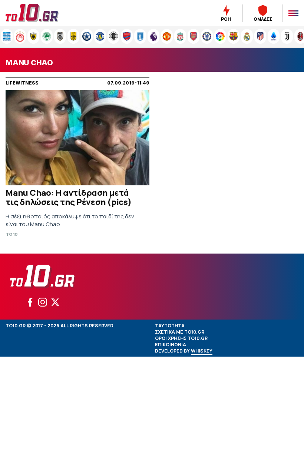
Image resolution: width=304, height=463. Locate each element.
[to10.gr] (41, 13)
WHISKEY (201, 351)
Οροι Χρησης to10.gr (181, 338)
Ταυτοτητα (170, 326)
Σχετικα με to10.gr (179, 332)
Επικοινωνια (170, 344)
